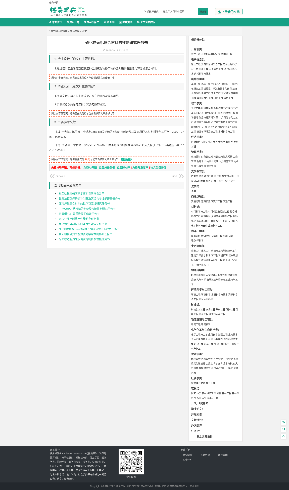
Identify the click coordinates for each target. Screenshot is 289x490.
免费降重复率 (140, 167)
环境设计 (196, 358)
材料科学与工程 (199, 211)
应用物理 (206, 108)
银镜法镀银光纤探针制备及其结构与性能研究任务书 (89, 198)
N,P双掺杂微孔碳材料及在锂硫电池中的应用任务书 (89, 229)
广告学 (194, 176)
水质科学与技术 (219, 294)
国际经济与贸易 (199, 141)
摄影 (230, 368)
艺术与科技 (229, 363)
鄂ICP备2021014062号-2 (140, 486)
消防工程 (230, 309)
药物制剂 (218, 339)
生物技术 (233, 334)
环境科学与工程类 (202, 289)
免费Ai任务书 (91, 22)
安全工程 (210, 309)
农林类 (195, 388)
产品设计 (218, 358)
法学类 (195, 186)
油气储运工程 (228, 112)
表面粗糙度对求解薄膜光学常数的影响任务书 (85, 234)
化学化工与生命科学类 (204, 329)
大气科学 (201, 279)
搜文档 (203, 11)
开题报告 (196, 414)
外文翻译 (196, 425)
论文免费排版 (146, 22)
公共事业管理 (211, 161)
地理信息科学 (198, 275)
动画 (236, 358)
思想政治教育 (198, 383)
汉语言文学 (229, 181)
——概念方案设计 (202, 436)
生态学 (197, 398)
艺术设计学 (207, 358)
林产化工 (196, 348)
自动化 (207, 112)
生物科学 (234, 344)
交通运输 (196, 201)
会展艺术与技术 (214, 363)
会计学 (200, 161)
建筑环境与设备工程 (211, 260)
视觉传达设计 (198, 363)
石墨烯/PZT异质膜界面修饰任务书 (79, 213)
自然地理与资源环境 (217, 279)
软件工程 (196, 54)
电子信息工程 (216, 69)
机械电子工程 (228, 84)
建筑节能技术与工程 (224, 122)
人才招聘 (205, 455)
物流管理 (206, 324)
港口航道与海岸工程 (211, 235)
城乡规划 (233, 255)
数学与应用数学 (216, 127)
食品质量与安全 (199, 339)
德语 (208, 181)
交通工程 (227, 201)
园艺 (193, 393)
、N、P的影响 (199, 403)
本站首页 (55, 22)
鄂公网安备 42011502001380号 (171, 486)
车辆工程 (196, 84)
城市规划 (196, 260)
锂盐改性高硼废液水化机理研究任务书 (81, 193)
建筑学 (194, 255)
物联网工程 (226, 54)
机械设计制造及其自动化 (216, 88)
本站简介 (187, 455)
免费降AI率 (123, 167)
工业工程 (216, 93)
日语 (236, 176)
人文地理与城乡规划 (216, 275)
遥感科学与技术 (202, 73)
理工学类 (196, 103)
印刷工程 (228, 98)
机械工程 (218, 98)
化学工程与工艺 (199, 334)
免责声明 (187, 459)
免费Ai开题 (73, 22)
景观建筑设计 (221, 368)
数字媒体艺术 (206, 368)
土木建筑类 (198, 245)
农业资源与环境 (210, 398)
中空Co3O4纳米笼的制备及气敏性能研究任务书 (87, 208)
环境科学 (206, 294)
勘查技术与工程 (217, 314)
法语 (219, 176)
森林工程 (226, 393)
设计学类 (196, 354)
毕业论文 (196, 408)
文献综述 (196, 420)
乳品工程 (209, 344)
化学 (226, 344)
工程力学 (196, 108)
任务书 (195, 431)
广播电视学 (217, 181)
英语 (201, 176)
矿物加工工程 (198, 309)
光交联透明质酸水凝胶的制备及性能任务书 (84, 239)
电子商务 (213, 141)
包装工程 (206, 93)
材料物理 (74, 31)
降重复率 (125, 22)
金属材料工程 (215, 225)
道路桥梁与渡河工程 (211, 201)
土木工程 (206, 250)
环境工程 (196, 294)
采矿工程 (220, 309)
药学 (210, 339)
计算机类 (196, 49)
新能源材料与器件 (206, 221)
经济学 (229, 141)
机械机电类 (198, 79)
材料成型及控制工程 (218, 211)
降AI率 (109, 22)
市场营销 (196, 156)
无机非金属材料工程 (221, 216)
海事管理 (196, 235)
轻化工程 (199, 344)
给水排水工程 (204, 264)
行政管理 (201, 166)
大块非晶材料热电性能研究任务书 (79, 218)
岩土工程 (196, 250)
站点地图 (194, 486)
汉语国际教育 (198, 181)
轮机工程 (216, 112)
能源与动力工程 (219, 108)
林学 (199, 393)
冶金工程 (203, 314)
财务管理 (206, 156)
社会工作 (210, 383)
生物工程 (219, 344)
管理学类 (196, 151)
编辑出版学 (210, 176)
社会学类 (196, 378)
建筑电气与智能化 (203, 122)
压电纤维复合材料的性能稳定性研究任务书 (84, 203)
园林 (219, 393)
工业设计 (228, 358)
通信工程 (196, 64)
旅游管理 (211, 166)
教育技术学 (228, 176)
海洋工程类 (198, 231)
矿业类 (195, 304)
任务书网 (53, 31)
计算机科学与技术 (210, 54)
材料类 (63, 31)
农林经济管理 (209, 393)
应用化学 (213, 334)
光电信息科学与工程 (211, 64)
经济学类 (196, 137)
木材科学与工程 (226, 131)
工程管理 (223, 255)
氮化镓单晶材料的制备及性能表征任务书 (83, 224)
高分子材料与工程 (225, 221)
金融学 (221, 141)
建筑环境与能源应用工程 (224, 250)
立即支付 (126, 159)
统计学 (219, 117)
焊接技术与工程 (205, 98)
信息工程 (203, 69)
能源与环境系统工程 (207, 131)
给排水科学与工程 (208, 255)
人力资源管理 (226, 161)
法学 (193, 191)
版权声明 (223, 455)
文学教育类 (198, 171)
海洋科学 (199, 240)
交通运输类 (198, 196)
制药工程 (223, 334)
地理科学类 (198, 270)
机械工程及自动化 (210, 84)
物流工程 (196, 324)
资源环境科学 (206, 299)
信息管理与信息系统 (221, 156)
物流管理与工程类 (202, 319)
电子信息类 (198, 59)
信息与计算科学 (207, 117)
